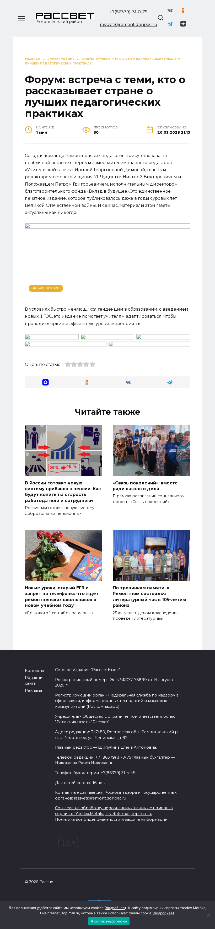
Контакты (34, 670)
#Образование (46, 288)
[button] (45, 382)
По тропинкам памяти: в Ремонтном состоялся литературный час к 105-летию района (149, 596)
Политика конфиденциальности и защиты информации (111, 819)
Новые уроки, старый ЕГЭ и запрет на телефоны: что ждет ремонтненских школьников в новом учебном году (62, 596)
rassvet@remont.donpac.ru (128, 24)
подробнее (115, 908)
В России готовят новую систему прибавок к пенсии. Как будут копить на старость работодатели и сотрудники (63, 491)
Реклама (33, 690)
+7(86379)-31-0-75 (128, 11)
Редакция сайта (35, 680)
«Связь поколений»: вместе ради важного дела (145, 485)
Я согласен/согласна (109, 921)
